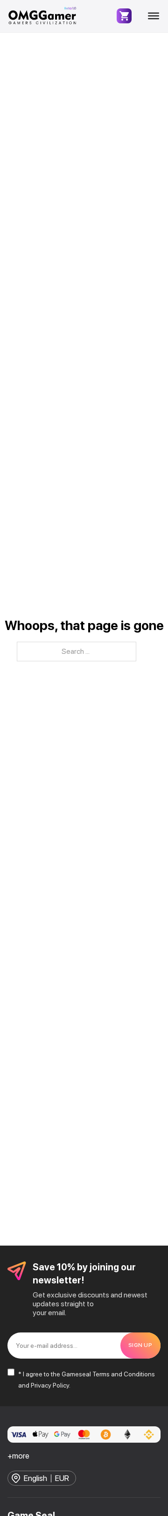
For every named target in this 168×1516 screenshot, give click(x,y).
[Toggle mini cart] (124, 16)
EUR (62, 1478)
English (35, 1478)
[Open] (153, 16)
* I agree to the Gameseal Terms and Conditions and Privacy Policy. (86, 1379)
